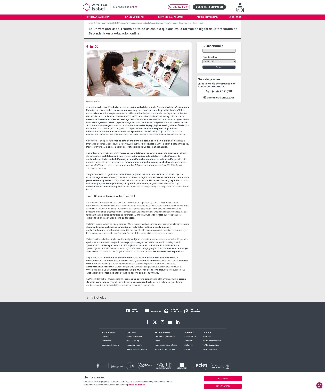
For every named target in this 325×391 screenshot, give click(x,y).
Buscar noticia (212, 46)
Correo (187, 349)
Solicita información (209, 7)
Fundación (105, 336)
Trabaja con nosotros (134, 345)
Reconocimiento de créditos (166, 345)
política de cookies (136, 385)
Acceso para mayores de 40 (165, 349)
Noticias (97, 23)
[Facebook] (88, 46)
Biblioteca (188, 345)
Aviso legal (207, 336)
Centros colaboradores (110, 345)
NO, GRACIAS (223, 386)
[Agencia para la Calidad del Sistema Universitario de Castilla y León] (163, 365)
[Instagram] (162, 322)
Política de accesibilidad (212, 341)
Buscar (236, 17)
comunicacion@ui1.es (220, 97)
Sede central (107, 341)
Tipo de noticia (209, 57)
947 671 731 (181, 7)
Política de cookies (210, 349)
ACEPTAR (223, 378)
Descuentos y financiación (165, 336)
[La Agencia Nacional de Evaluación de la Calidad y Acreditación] (145, 365)
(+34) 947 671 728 (220, 91)
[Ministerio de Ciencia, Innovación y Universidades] (109, 365)
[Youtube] (170, 322)
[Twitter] (97, 46)
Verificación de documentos (137, 349)
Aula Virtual (188, 341)
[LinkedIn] (92, 46)
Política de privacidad (211, 345)
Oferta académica (98, 17)
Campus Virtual (190, 336)
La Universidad (134, 17)
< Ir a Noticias (96, 297)
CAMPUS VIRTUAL (240, 10)
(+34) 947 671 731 (133, 341)
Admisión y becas (207, 17)
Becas (157, 341)
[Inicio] (122, 7)
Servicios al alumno (170, 17)
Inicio (91, 23)
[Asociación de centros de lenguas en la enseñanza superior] (200, 366)
